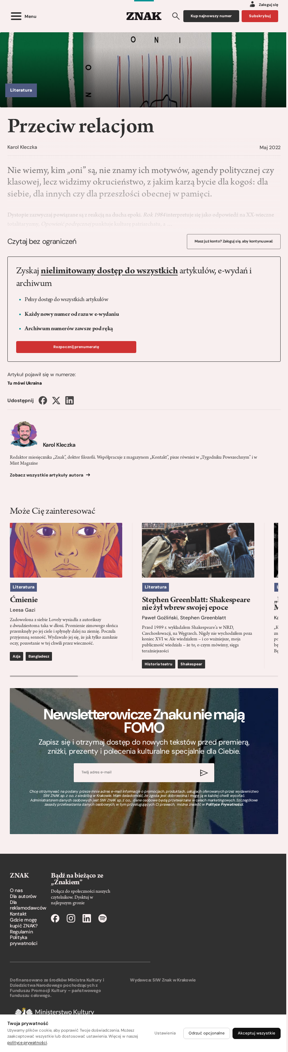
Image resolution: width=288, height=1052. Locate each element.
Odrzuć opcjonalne (207, 1033)
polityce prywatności (27, 1042)
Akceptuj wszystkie (256, 1033)
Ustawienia (165, 1033)
